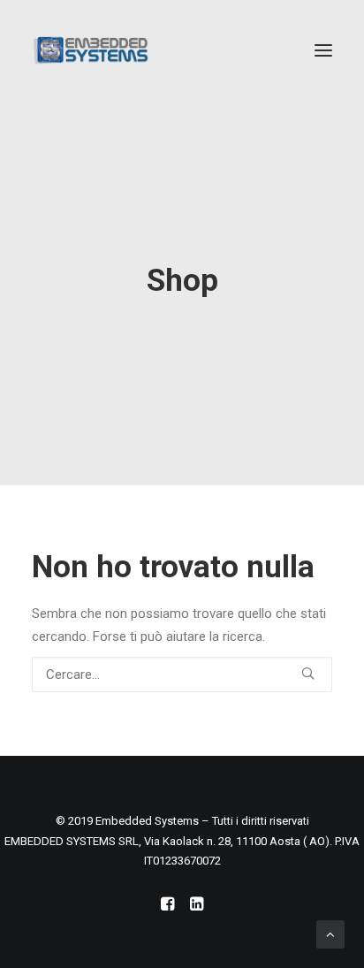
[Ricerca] (182, 674)
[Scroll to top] (330, 933)
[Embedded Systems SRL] (90, 50)
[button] (323, 50)
